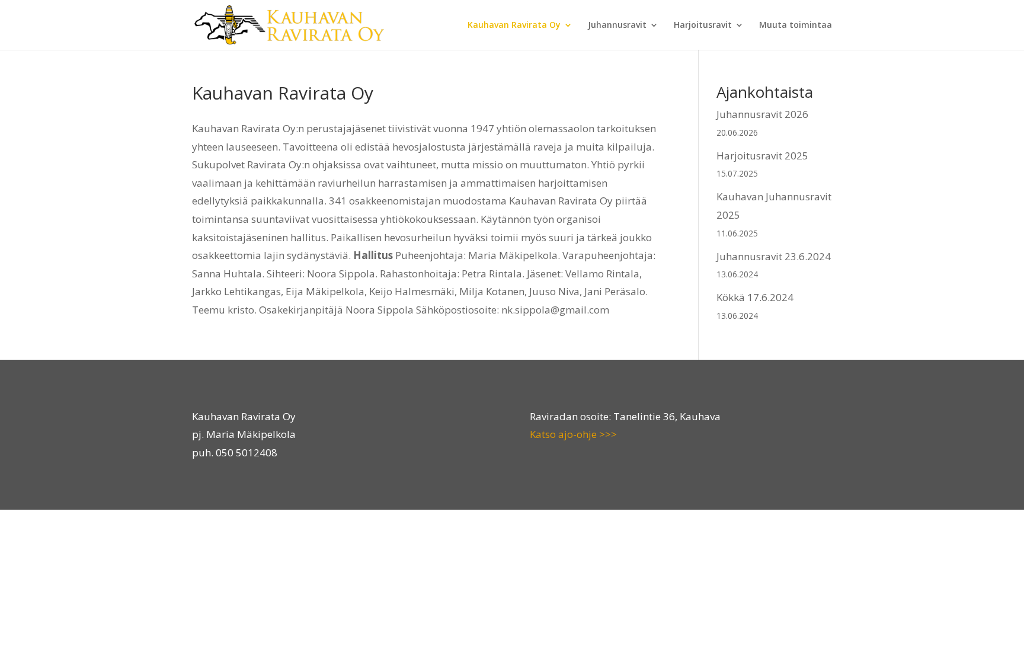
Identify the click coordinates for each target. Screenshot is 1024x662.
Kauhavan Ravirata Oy (514, 25)
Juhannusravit (617, 25)
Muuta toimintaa (795, 25)
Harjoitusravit (703, 25)
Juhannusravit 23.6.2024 (773, 256)
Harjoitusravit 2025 (762, 155)
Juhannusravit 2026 (762, 114)
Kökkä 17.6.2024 (754, 297)
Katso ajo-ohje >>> (573, 434)
